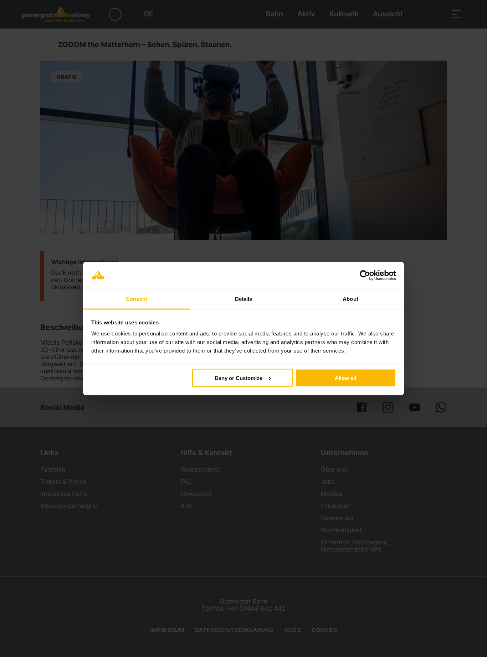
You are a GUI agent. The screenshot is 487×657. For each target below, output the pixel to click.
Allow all (345, 378)
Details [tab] (243, 299)
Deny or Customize (238, 378)
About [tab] (350, 299)
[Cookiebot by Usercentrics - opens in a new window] (365, 275)
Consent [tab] (136, 299)
